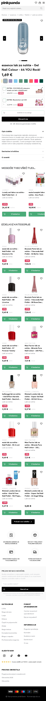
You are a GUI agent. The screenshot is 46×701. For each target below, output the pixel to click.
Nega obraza (6, 612)
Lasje (4, 615)
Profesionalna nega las (10, 640)
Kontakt (27, 632)
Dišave (4, 619)
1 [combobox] (3, 93)
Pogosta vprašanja (31, 629)
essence (13, 15)
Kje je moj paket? (30, 617)
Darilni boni (28, 639)
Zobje (4, 626)
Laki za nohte (37, 15)
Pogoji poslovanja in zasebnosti (13, 674)
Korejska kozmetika (9, 633)
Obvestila (5, 681)
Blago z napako (7, 636)
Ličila (21, 15)
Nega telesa (6, 629)
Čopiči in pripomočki (9, 622)
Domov (5, 15)
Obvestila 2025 (7, 677)
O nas (26, 643)
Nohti (27, 15)
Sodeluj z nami (29, 636)
